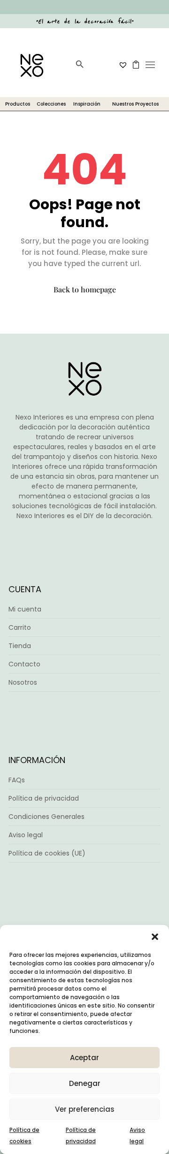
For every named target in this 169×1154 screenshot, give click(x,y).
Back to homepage (85, 289)
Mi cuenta (24, 609)
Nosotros (22, 682)
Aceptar (84, 1057)
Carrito (19, 627)
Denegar (84, 1083)
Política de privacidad (43, 798)
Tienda (19, 645)
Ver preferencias (85, 1109)
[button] (155, 936)
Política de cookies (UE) (46, 853)
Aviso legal (25, 835)
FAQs (16, 780)
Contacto (24, 664)
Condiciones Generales (46, 816)
